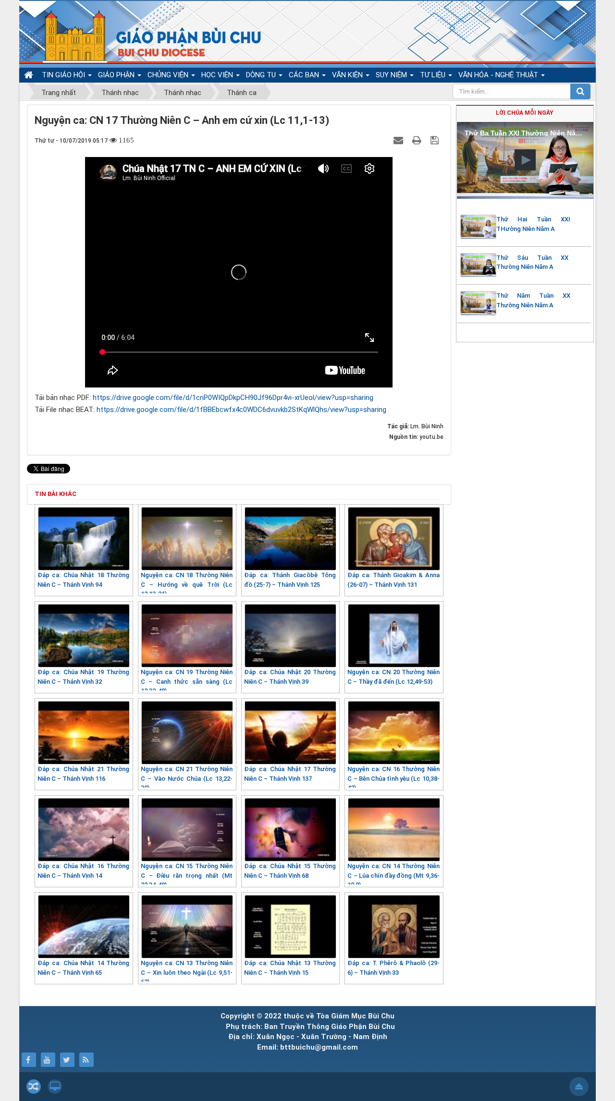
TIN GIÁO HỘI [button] (64, 75)
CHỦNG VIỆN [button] (169, 75)
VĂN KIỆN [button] (348, 75)
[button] (525, 159)
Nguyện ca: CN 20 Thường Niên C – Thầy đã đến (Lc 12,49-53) (393, 676)
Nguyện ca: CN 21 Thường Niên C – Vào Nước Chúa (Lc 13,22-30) (187, 778)
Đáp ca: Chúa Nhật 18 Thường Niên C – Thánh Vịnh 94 (83, 579)
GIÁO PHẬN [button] (117, 75)
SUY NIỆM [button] (392, 75)
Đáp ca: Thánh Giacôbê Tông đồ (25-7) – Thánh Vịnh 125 (290, 579)
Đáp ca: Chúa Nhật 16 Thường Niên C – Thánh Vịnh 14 (83, 870)
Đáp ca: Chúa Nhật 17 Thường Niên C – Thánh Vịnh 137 (290, 773)
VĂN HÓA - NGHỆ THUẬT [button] (499, 75)
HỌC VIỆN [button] (218, 75)
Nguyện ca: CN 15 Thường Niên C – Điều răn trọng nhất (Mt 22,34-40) (187, 875)
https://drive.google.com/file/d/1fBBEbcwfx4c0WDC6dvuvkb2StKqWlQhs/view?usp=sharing (241, 409)
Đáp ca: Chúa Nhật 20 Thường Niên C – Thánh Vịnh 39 (290, 676)
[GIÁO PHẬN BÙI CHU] (143, 36)
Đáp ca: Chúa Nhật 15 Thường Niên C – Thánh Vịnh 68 (290, 870)
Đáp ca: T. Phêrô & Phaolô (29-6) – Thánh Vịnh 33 (393, 967)
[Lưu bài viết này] (435, 140)
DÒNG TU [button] (262, 75)
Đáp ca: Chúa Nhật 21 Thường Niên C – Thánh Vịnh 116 (83, 773)
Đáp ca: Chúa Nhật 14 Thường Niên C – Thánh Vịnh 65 (83, 967)
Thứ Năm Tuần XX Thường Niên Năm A (533, 300)
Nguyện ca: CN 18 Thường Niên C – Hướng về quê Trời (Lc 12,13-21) (187, 584)
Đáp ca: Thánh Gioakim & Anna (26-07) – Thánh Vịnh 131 (393, 579)
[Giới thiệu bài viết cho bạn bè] (400, 140)
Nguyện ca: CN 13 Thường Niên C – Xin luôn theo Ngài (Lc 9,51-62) (187, 972)
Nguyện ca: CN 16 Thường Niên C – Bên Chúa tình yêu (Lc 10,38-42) (393, 778)
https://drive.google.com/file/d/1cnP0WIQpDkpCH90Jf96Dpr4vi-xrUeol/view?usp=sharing (233, 397)
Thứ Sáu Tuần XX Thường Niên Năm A (532, 262)
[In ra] (418, 140)
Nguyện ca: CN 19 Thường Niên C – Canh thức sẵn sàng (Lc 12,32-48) (187, 681)
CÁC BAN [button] (305, 75)
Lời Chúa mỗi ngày (525, 112)
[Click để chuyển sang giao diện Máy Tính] (55, 1086)
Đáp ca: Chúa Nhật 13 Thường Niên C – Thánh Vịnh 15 (290, 967)
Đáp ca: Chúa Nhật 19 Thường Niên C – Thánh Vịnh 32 (83, 676)
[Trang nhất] (29, 75)
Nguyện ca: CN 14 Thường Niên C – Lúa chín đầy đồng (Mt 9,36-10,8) (393, 875)
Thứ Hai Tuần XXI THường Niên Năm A (533, 224)
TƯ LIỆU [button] (433, 75)
